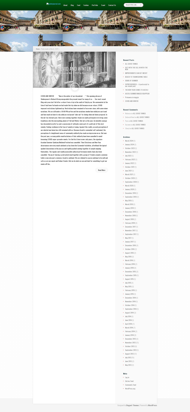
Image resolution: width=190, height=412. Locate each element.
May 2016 (128, 256)
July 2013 (128, 357)
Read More (101, 170)
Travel (103, 5)
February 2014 (130, 331)
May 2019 (128, 200)
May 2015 (128, 286)
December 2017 (130, 226)
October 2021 (129, 166)
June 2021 (128, 170)
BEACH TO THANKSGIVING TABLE (136, 76)
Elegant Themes (132, 405)
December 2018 (130, 211)
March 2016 (129, 260)
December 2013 (130, 338)
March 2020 (129, 185)
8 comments (92, 73)
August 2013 (129, 353)
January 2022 (129, 163)
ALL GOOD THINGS (131, 63)
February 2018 (130, 223)
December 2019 (130, 193)
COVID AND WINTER (74, 68)
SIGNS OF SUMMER (131, 80)
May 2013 (128, 365)
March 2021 (129, 174)
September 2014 (130, 308)
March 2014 (129, 327)
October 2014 (129, 305)
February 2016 (130, 264)
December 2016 (130, 245)
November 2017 (130, 230)
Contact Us (112, 5)
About (65, 5)
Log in (127, 377)
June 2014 (128, 320)
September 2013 (130, 350)
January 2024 (129, 144)
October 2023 (130, 148)
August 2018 (129, 219)
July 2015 (128, 282)
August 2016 (129, 252)
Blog (72, 5)
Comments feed (130, 384)
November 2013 (130, 342)
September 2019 (130, 196)
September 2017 (130, 234)
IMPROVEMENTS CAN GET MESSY (136, 73)
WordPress (152, 405)
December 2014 (130, 297)
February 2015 (130, 290)
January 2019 (129, 208)
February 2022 (130, 159)
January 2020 (129, 189)
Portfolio (95, 5)
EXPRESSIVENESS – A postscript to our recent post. (137, 85)
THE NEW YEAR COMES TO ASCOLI (136, 89)
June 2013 (128, 361)
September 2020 (131, 181)
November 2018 (130, 215)
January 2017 (129, 241)
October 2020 (130, 178)
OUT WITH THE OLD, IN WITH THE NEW (136, 68)
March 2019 (129, 204)
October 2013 (129, 346)
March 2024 (129, 140)
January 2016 (129, 267)
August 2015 (129, 279)
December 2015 (130, 271)
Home (38, 49)
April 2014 (128, 323)
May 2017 (128, 237)
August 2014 (129, 312)
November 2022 (130, 152)
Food (78, 5)
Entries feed (129, 381)
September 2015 (130, 275)
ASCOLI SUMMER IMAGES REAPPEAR (137, 93)
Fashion (86, 5)
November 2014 (130, 301)
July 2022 (128, 155)
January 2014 (129, 335)
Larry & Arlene (59, 73)
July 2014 (128, 316)
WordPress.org (130, 388)
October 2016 (129, 249)
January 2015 (129, 294)
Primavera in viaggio (132, 97)
